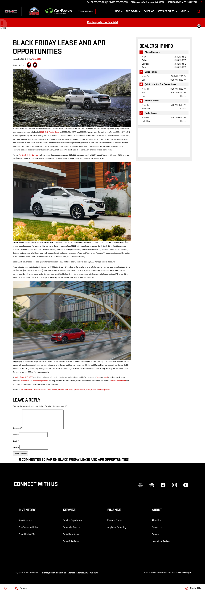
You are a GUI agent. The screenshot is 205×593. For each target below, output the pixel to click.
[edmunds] (151, 485)
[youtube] (185, 485)
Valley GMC (36, 59)
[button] (198, 11)
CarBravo (149, 11)
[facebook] (163, 485)
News (88, 389)
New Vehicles (80, 389)
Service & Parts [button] (165, 12)
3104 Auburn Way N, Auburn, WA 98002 (147, 2)
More (183, 12)
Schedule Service (71, 527)
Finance (61, 389)
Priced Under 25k (26, 534)
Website (16, 447)
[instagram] (174, 485)
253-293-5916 (180, 56)
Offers (93, 389)
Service (99, 389)
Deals (49, 389)
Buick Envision (40, 389)
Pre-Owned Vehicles (28, 527)
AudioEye (94, 572)
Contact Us (157, 527)
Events (54, 389)
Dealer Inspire (185, 572)
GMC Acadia (69, 389)
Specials (106, 389)
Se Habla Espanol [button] (86, 11)
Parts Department (71, 534)
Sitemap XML (82, 572)
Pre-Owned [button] (132, 12)
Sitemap (71, 572)
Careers (155, 534)
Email (15, 441)
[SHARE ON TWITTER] (35, 65)
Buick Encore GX (26, 389)
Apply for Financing (116, 527)
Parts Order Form (71, 541)
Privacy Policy (48, 572)
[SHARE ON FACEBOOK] (29, 65)
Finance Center (114, 520)
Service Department (72, 520)
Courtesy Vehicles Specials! (102, 22)
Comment (17, 428)
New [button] (118, 12)
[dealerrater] (140, 485)
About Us (156, 520)
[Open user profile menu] (200, 2)
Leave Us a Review (161, 541)
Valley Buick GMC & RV (23, 377)
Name (16, 434)
